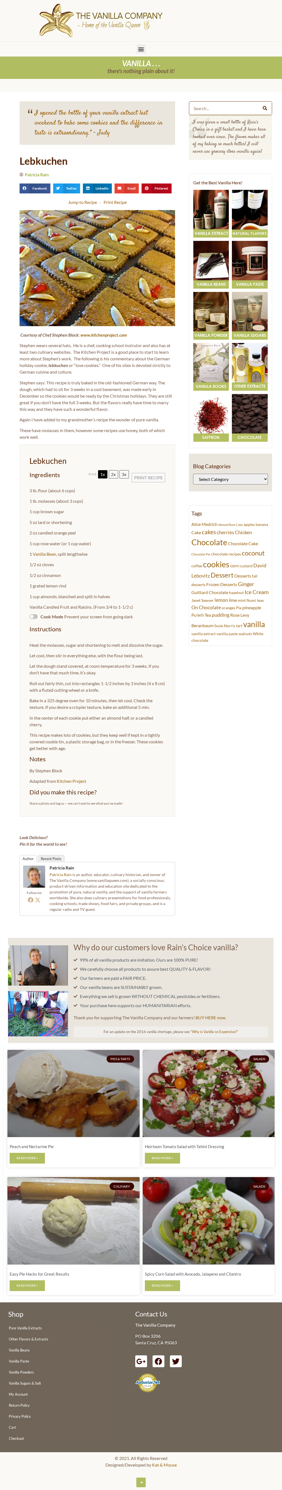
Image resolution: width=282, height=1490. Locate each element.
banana (262, 524)
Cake (196, 532)
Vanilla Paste (19, 1361)
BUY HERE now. (211, 1017)
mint (242, 600)
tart (239, 626)
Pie (239, 608)
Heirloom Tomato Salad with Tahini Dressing (184, 1146)
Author (28, 858)
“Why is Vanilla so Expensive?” (214, 1031)
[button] (141, 49)
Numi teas (255, 600)
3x (124, 474)
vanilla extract (203, 634)
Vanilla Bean (44, 554)
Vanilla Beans (19, 1350)
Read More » (27, 1158)
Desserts (242, 575)
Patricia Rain (62, 867)
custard (246, 566)
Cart (12, 1427)
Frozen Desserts (221, 584)
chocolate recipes (226, 554)
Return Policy (19, 1405)
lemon (221, 600)
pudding (220, 615)
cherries (225, 532)
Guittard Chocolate (209, 592)
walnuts (245, 634)
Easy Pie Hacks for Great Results (39, 1273)
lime (233, 600)
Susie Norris (224, 626)
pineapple (251, 607)
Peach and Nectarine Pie (32, 1146)
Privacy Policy (20, 1416)
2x (113, 474)
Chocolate (209, 542)
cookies (216, 564)
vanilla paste (227, 634)
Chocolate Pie (200, 554)
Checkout (16, 1438)
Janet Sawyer (202, 600)
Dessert (222, 575)
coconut (253, 553)
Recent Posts (51, 858)
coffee (196, 566)
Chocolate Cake (243, 543)
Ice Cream (257, 592)
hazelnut (236, 592)
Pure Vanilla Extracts (25, 1328)
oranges (228, 608)
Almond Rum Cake (230, 524)
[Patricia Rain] (34, 885)
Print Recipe (115, 202)
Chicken (243, 532)
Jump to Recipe (82, 202)
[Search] (265, 108)
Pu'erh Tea (201, 615)
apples (249, 524)
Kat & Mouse (164, 1464)
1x (102, 474)
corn (234, 565)
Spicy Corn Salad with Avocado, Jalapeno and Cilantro (193, 1273)
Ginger (246, 584)
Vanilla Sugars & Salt (25, 1383)
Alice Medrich (204, 524)
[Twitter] (37, 899)
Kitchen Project (71, 781)
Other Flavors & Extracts (28, 1339)
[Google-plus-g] (141, 1361)
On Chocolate (206, 607)
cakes (209, 531)
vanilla (254, 624)
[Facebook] (30, 899)
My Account (18, 1394)
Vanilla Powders (21, 1372)
